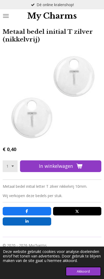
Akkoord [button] (83, 271)
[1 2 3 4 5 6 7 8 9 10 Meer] (10, 166)
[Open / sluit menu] (6, 16)
